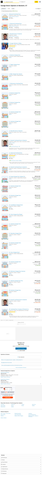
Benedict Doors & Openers (5, 379)
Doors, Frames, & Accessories (22, 15)
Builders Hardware (4, 417)
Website (10, 16)
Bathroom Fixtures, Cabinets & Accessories (33, 416)
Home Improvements (18, 414)
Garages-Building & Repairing (21, 177)
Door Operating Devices (20, 154)
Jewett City (13, 404)
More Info (16, 16)
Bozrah (23, 405)
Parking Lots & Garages (26, 168)
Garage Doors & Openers (13, 15)
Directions (13, 16)
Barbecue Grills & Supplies (19, 415)
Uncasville (2, 404)
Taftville (12, 406)
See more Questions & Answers (21, 367)
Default (38, 8)
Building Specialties (20, 56)
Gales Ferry (34, 404)
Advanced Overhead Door (15, 14)
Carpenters (18, 206)
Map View (4, 8)
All (9, 8)
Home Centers (19, 84)
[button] (40, 1)
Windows (2, 415)
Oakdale (33, 405)
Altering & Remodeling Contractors (22, 44)
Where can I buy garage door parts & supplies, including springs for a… (12, 359)
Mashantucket (3, 406)
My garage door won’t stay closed (6, 362)
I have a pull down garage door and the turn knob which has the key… (12, 365)
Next (25, 324)
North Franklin (3, 405)
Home (2, 320)
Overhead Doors (29, 141)
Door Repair (26, 154)
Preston (12, 405)
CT (4, 320)
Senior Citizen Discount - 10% (15, 146)
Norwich (7, 320)
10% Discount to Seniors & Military (16, 160)
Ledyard (23, 404)
